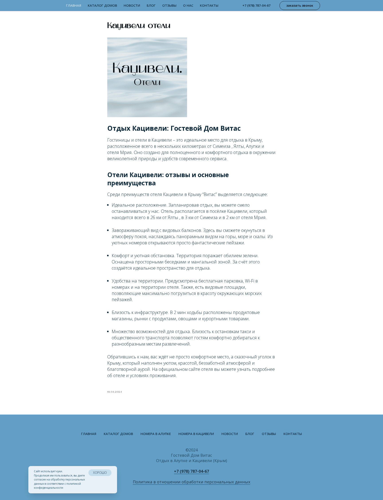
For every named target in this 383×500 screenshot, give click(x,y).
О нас (188, 5)
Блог (151, 5)
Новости (132, 5)
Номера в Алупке (156, 433)
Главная (73, 5)
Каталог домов (118, 433)
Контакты (209, 5)
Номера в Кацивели (196, 433)
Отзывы (169, 5)
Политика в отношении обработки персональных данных (191, 481)
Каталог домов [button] (102, 5)
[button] (299, 5)
